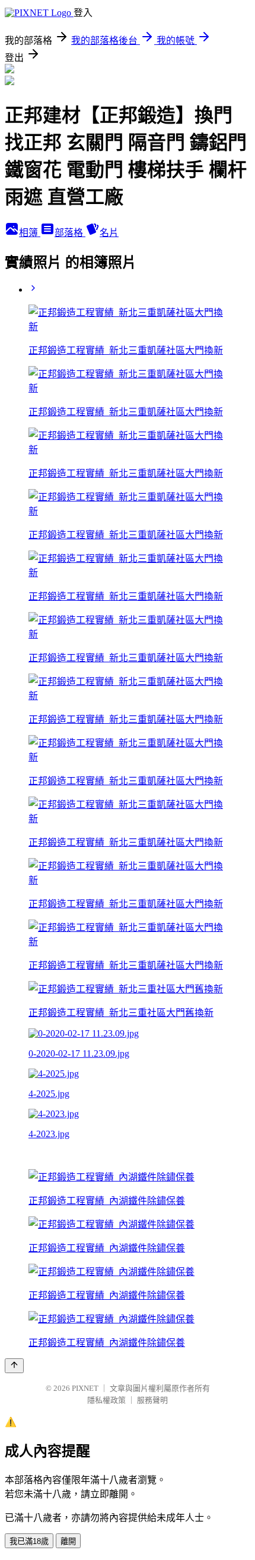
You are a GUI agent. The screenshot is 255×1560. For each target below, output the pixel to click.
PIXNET (85, 1388)
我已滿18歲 (29, 1541)
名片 (109, 233)
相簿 (29, 233)
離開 (68, 1541)
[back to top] (14, 1365)
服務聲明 (152, 1400)
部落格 (70, 233)
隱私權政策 (106, 1400)
